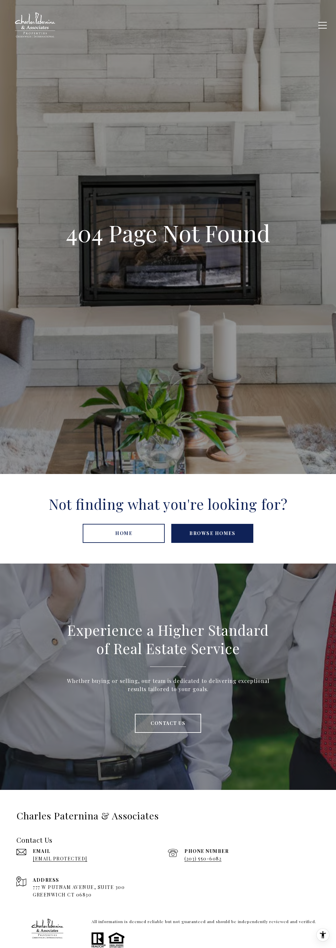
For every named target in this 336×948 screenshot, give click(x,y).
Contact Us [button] (168, 723)
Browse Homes (212, 533)
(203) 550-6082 (202, 858)
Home (123, 533)
